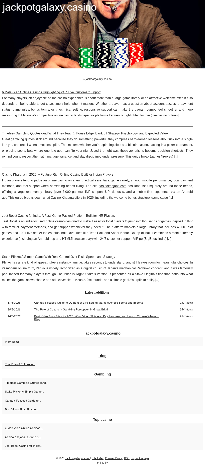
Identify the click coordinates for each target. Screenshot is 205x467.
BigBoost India (155, 238)
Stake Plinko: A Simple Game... (24, 391)
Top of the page (140, 458)
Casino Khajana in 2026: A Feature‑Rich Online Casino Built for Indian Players (57, 174)
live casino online (164, 115)
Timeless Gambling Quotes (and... (26, 382)
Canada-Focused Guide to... (23, 400)
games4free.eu (161, 156)
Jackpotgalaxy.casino (77, 458)
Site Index (98, 458)
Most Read (12, 341)
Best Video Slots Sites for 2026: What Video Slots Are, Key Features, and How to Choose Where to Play (96, 318)
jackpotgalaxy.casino (99, 78)
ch (97, 462)
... (180, 115)
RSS (127, 458)
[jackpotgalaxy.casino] (102, 34)
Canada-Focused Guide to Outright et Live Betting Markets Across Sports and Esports (88, 302)
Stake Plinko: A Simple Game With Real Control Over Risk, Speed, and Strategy (58, 256)
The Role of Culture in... (20, 364)
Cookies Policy (114, 458)
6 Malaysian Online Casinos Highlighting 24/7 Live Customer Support (51, 92)
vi (108, 462)
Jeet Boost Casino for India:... (23, 445)
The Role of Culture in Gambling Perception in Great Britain (71, 309)
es (102, 462)
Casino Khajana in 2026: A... (23, 437)
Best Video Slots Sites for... (22, 409)
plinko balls (145, 280)
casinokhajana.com (112, 186)
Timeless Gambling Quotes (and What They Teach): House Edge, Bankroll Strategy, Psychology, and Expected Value (85, 133)
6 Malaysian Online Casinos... (24, 427)
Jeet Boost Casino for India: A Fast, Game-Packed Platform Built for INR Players (58, 215)
